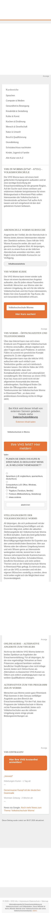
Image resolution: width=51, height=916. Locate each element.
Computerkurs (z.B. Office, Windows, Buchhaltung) (21, 486)
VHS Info (14, 901)
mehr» (35, 911)
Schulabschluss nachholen (18, 147)
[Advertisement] (25, 49)
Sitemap (44, 901)
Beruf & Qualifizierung (16, 137)
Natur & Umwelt (13, 132)
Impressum (24, 901)
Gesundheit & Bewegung (17, 106)
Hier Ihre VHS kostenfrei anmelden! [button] (23, 761)
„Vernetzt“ (8, 776)
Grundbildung (12, 142)
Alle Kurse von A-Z (14, 158)
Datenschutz (34, 901)
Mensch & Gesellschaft (16, 127)
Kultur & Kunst (12, 116)
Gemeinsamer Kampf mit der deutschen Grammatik (22, 791)
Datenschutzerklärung (25, 417)
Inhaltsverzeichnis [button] (16, 264)
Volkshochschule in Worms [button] (18, 432)
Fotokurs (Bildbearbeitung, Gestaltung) (25, 494)
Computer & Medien (15, 100)
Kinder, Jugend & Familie (17, 153)
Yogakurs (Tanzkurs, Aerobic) (21, 490)
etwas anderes (15, 497)
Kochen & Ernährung (15, 121)
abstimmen (25, 504)
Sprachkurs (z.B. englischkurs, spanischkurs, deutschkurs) (24, 477)
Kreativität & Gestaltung (17, 111)
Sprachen (10, 95)
